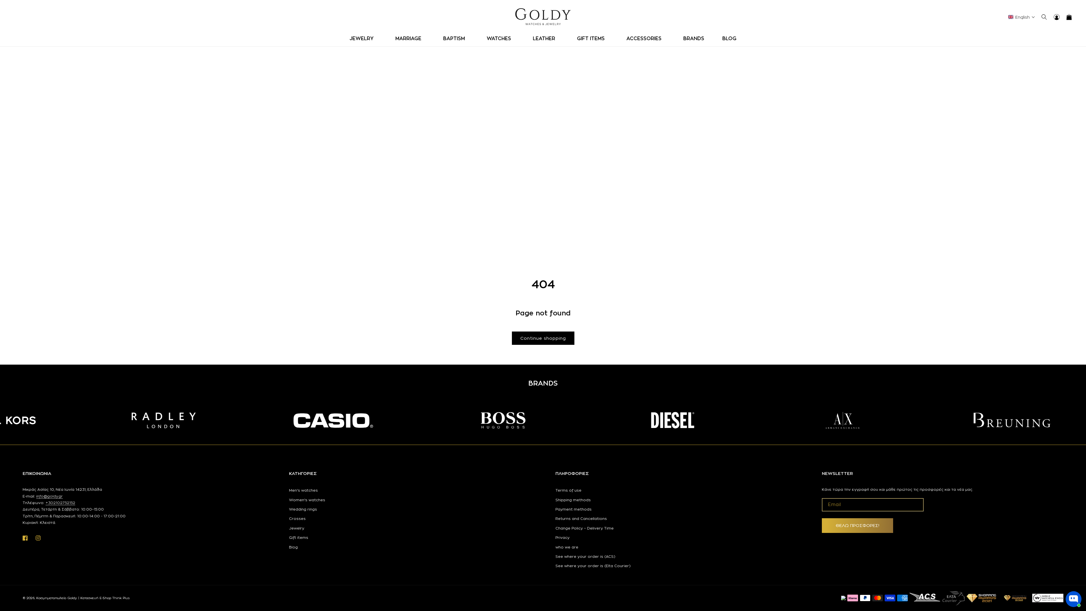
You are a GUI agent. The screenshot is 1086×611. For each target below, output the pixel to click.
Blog (293, 547)
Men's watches (303, 490)
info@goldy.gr (49, 496)
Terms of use (568, 490)
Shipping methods (573, 500)
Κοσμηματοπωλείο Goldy (56, 598)
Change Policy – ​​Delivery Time (584, 528)
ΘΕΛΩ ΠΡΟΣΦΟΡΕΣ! (857, 525)
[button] (363, 38)
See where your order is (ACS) (585, 556)
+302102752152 (60, 503)
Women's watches (307, 500)
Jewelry (296, 528)
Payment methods (573, 509)
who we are (566, 547)
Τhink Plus (121, 598)
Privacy (562, 537)
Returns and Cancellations (581, 518)
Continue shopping (543, 338)
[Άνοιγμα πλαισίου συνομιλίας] (1073, 599)
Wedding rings (303, 509)
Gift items (298, 537)
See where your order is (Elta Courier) (593, 566)
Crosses (297, 518)
